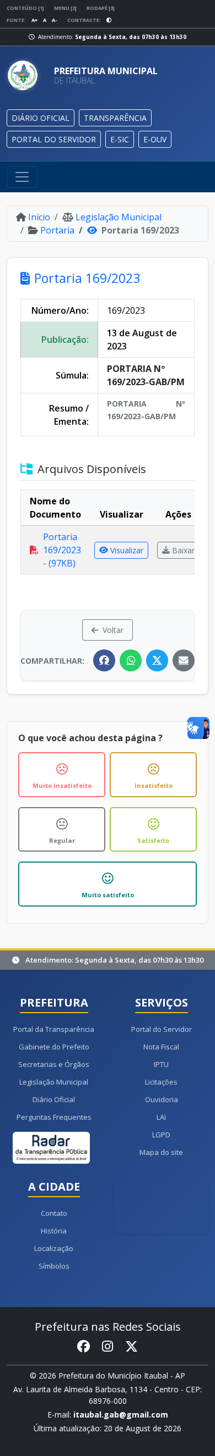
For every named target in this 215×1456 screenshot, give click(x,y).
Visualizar (126, 550)
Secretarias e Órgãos (53, 1064)
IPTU (161, 1064)
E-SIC (119, 139)
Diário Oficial (54, 1099)
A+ (34, 20)
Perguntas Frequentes (54, 1117)
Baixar (183, 550)
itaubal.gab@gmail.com (120, 1414)
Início (39, 217)
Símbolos (54, 1266)
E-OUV (154, 139)
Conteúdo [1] (25, 8)
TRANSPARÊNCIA (115, 118)
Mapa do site (161, 1152)
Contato (54, 1213)
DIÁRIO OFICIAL (40, 118)
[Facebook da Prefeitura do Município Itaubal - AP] (83, 1346)
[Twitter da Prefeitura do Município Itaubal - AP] (131, 1346)
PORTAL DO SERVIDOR (54, 139)
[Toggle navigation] (22, 177)
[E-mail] (184, 660)
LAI (161, 1117)
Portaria (57, 230)
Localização (53, 1248)
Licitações (161, 1082)
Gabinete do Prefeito (54, 1047)
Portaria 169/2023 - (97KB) (62, 550)
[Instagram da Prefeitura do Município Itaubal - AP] (107, 1346)
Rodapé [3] (101, 8)
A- (54, 20)
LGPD (161, 1135)
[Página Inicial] (26, 75)
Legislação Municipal (119, 217)
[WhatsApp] (131, 660)
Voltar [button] (113, 630)
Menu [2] (65, 8)
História (54, 1231)
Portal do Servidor (161, 1029)
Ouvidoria (161, 1099)
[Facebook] (104, 660)
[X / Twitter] (157, 660)
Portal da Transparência (53, 1029)
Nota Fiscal (161, 1047)
